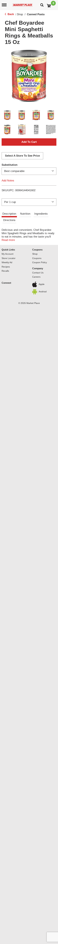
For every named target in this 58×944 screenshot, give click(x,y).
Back (10, 14)
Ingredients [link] (41, 213)
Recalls (5, 271)
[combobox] (29, 171)
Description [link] (9, 213)
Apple (41, 284)
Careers (36, 277)
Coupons (37, 249)
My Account (7, 254)
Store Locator (8, 258)
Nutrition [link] (25, 213)
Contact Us (38, 272)
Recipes (6, 266)
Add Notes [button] (8, 180)
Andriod (43, 291)
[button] (7, 115)
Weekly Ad (7, 262)
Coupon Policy (39, 262)
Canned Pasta (35, 14)
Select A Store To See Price (22, 155)
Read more (8, 240)
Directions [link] (9, 220)
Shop (20, 14)
